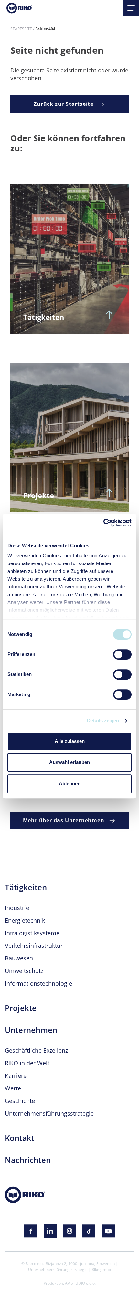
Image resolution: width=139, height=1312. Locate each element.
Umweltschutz (24, 971)
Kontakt (19, 1138)
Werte (13, 1088)
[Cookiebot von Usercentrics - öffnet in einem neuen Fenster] (103, 523)
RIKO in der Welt (27, 1063)
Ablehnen (69, 783)
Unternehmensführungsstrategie (49, 1113)
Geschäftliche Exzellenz (36, 1050)
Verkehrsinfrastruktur (34, 945)
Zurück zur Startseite (64, 103)
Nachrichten (28, 1160)
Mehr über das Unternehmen (64, 820)
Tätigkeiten (26, 887)
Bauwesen (19, 958)
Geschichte (20, 1101)
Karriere (16, 1075)
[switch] (122, 654)
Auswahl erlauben (69, 762)
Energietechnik (25, 920)
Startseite (21, 28)
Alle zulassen (70, 741)
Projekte (21, 1008)
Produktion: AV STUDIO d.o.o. (70, 1282)
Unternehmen (31, 1030)
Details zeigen (103, 720)
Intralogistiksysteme (32, 933)
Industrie (17, 908)
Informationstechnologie (38, 983)
